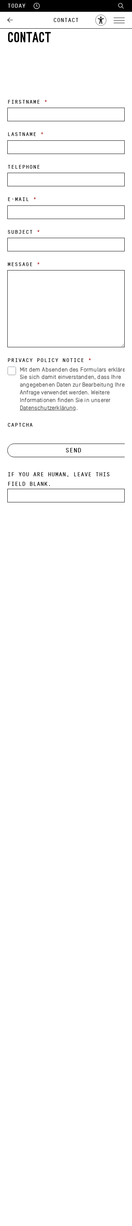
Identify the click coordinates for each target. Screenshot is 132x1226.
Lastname (25, 134)
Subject (23, 232)
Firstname (27, 102)
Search (121, 6)
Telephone (23, 167)
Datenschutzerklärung (48, 408)
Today (16, 6)
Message (23, 264)
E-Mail (22, 199)
